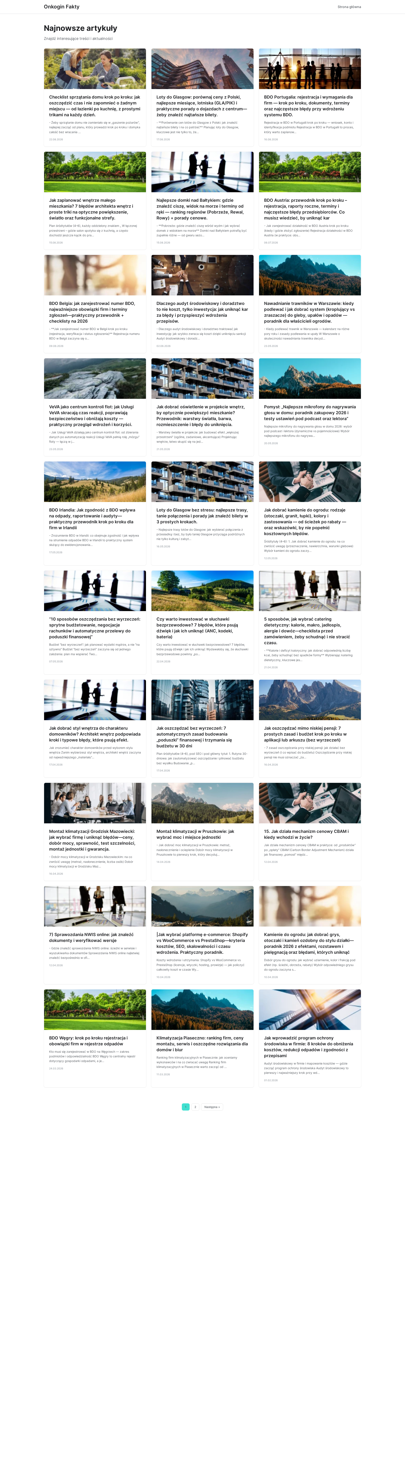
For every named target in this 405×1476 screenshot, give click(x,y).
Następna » (212, 1107)
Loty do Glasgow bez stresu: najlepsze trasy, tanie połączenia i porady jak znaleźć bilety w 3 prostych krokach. (202, 515)
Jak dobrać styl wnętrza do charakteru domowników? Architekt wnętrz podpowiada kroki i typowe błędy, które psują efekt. (94, 734)
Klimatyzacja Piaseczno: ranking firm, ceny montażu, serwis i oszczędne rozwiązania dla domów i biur (202, 1043)
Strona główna (349, 7)
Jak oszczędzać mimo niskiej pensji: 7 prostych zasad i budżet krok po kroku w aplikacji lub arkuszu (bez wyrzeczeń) (305, 734)
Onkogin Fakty (62, 7)
